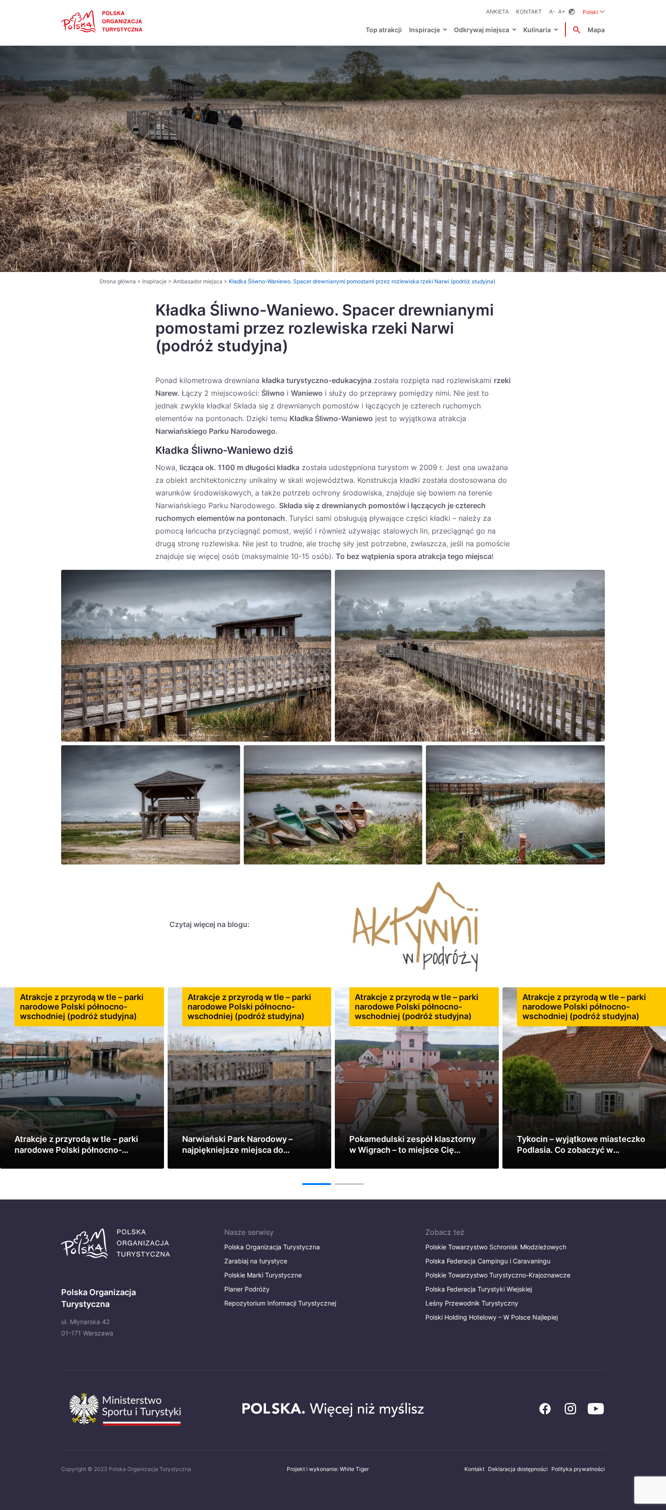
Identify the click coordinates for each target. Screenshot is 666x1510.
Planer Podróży (247, 1289)
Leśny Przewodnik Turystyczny (471, 1303)
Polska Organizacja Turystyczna (272, 1247)
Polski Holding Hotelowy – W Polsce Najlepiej (491, 1317)
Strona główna (117, 281)
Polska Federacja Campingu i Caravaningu (487, 1261)
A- (552, 11)
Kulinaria (537, 30)
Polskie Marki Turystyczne (263, 1275)
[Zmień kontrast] (571, 12)
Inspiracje (424, 30)
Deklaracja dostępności (518, 1469)
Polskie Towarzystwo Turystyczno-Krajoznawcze (497, 1275)
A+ (561, 11)
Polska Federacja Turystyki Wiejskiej (478, 1289)
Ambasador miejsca (197, 281)
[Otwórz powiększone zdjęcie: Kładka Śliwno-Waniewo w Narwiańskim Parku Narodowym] (196, 656)
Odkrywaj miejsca (481, 30)
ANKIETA (497, 11)
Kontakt (529, 11)
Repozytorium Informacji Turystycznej (280, 1303)
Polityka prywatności (578, 1469)
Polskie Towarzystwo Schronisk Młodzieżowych (495, 1247)
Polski (594, 11)
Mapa (596, 30)
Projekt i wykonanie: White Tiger (328, 1469)
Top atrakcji (384, 30)
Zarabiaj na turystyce (255, 1261)
